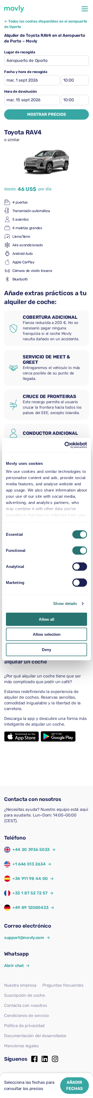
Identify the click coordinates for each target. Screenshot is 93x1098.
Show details (65, 603)
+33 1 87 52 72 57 (30, 893)
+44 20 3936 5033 (31, 849)
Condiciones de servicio (26, 1015)
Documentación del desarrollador (35, 1035)
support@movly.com (27, 937)
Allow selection (46, 634)
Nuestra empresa (20, 985)
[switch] (79, 550)
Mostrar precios (46, 114)
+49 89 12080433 (30, 907)
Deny (46, 649)
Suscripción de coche (24, 995)
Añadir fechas (74, 1085)
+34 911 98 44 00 (30, 878)
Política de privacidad (24, 1025)
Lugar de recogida (19, 52)
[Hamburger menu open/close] (85, 9)
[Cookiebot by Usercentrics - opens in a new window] (65, 445)
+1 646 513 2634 (28, 864)
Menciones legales (21, 1045)
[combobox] (46, 60)
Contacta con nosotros (25, 1005)
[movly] (14, 9)
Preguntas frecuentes (62, 985)
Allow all (46, 619)
